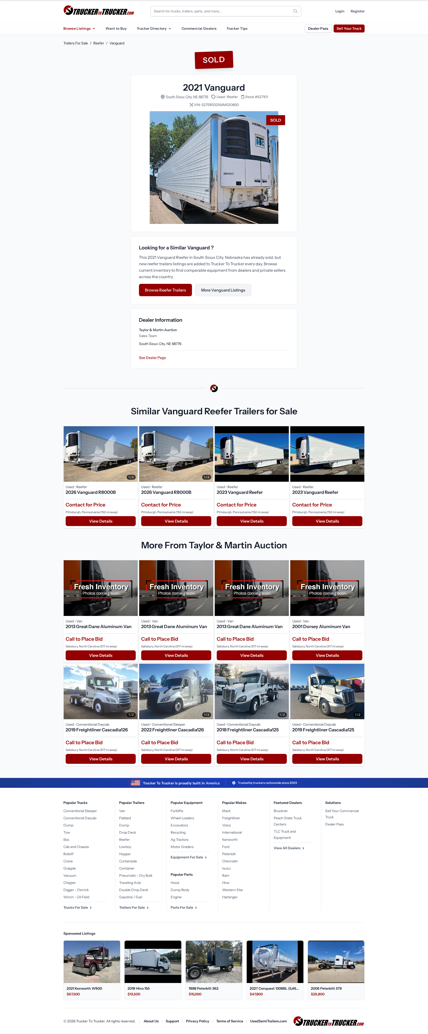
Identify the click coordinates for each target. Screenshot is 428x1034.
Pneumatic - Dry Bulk (135, 875)
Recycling (178, 832)
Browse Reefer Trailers (165, 290)
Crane (68, 861)
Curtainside (128, 861)
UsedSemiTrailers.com (268, 1021)
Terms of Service (229, 1021)
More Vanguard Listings (223, 290)
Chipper (69, 882)
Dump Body (180, 890)
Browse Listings (77, 28)
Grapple (69, 868)
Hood (175, 882)
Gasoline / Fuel (130, 897)
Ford (225, 847)
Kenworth (230, 839)
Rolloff (68, 854)
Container (126, 868)
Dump (68, 825)
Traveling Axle (130, 882)
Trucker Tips (236, 28)
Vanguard (116, 43)
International (232, 832)
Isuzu (226, 868)
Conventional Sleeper (80, 811)
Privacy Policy (197, 1021)
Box (66, 839)
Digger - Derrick (76, 890)
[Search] (295, 11)
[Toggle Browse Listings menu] (94, 28)
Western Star (232, 890)
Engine (176, 897)
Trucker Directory (152, 28)
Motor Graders (182, 847)
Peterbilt (229, 854)
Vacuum (69, 875)
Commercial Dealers (199, 28)
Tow (66, 832)
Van (122, 811)
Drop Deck (127, 832)
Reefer (98, 43)
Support (172, 1021)
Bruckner (281, 811)
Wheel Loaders (182, 818)
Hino (225, 882)
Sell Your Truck (349, 28)
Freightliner (231, 818)
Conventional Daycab (79, 818)
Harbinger (230, 897)
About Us (151, 1021)
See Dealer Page (152, 357)
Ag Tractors (179, 839)
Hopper (125, 854)
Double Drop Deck (133, 890)
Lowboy (125, 847)
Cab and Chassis (76, 847)
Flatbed (125, 818)
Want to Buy (116, 28)
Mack (226, 811)
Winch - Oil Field (76, 897)
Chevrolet (230, 861)
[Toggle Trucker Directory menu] (170, 28)
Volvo (226, 825)
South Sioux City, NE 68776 (187, 97)
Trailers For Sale (75, 43)
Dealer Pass (318, 28)
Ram (225, 875)
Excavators (179, 825)
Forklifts (177, 811)
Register (358, 11)
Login (340, 11)
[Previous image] (69, 454)
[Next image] (133, 454)
